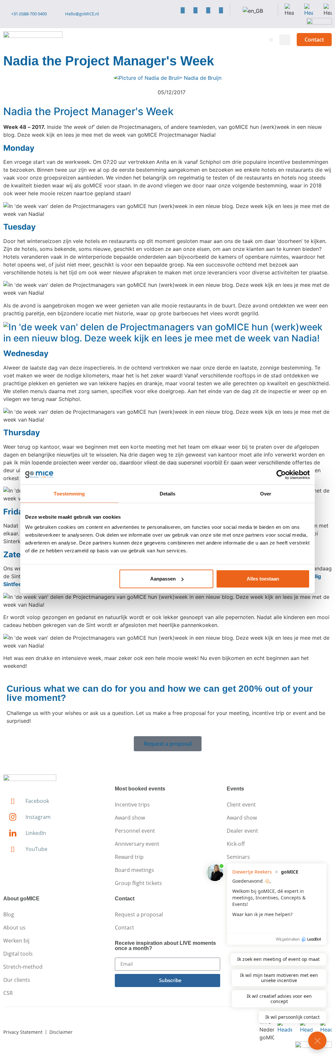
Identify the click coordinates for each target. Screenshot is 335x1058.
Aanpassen (163, 578)
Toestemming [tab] (69, 493)
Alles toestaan (263, 578)
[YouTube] (221, 10)
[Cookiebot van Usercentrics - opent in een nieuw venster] (281, 474)
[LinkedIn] (208, 10)
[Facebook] (182, 10)
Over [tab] (265, 493)
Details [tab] (168, 493)
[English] (253, 11)
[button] (271, 40)
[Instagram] (195, 10)
